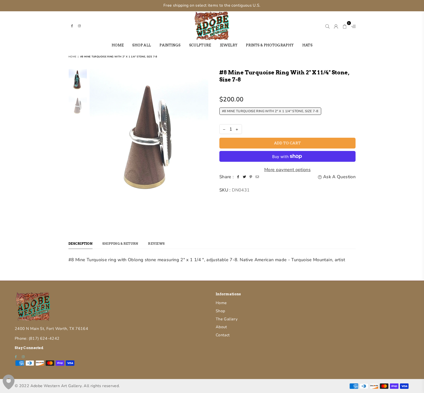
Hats (307, 45)
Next (204, 148)
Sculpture (200, 45)
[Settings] (352, 25)
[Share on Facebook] (238, 176)
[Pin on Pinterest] (251, 176)
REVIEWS (156, 243)
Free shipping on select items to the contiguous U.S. (212, 5)
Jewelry (229, 45)
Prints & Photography (269, 45)
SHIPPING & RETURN (120, 243)
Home (118, 45)
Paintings (169, 45)
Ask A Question (339, 177)
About (221, 327)
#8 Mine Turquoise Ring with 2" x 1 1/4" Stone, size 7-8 (270, 111)
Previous (94, 148)
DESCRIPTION (80, 243)
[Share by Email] (257, 176)
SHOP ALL (141, 45)
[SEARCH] (327, 25)
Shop (220, 311)
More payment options (287, 170)
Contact (223, 335)
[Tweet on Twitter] (244, 176)
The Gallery (227, 319)
